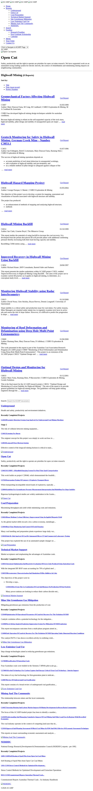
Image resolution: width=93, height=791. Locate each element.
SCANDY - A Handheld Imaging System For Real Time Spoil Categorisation (29, 470)
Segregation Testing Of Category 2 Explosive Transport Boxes (25, 480)
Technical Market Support (21, 17)
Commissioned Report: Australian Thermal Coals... (22, 775)
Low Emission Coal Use (20, 21)
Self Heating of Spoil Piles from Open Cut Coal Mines (23, 756)
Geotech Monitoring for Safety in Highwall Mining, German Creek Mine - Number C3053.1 (27, 140)
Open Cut (14, 13)
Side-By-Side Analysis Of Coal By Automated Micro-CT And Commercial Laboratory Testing (35, 536)
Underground (16, 10)
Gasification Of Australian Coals (15, 661)
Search (8, 28)
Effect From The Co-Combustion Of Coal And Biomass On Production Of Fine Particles (38, 587)
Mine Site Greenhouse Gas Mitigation (19, 600)
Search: (4, 401)
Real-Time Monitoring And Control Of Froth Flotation (22, 527)
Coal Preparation (17, 15)
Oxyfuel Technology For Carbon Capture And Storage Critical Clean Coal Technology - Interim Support (40, 670)
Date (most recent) (13, 87)
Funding (9, 30)
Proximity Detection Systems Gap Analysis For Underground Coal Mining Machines (32, 420)
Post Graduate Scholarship (21, 34)
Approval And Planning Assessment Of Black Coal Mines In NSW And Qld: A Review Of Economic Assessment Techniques (45, 728)
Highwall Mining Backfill (17, 224)
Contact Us (10, 43)
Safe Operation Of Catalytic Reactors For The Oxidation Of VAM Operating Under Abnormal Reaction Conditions (42, 633)
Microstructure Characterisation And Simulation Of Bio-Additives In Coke (29, 573)
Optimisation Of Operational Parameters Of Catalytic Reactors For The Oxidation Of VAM (35, 614)
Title (7, 85)
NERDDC (15, 26)
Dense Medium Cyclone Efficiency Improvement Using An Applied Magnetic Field (31, 517)
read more (8, 170)
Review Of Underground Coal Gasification (18, 680)
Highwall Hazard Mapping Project (22, 182)
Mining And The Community (22, 23)
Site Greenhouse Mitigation (21, 19)
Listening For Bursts (10, 433)
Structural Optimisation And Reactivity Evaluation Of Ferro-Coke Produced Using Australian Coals (37, 564)
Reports (9, 8)
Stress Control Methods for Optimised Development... (23, 765)
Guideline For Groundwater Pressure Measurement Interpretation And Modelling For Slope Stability (38, 489)
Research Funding (18, 32)
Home (8, 6)
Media (8, 39)
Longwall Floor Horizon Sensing (15, 443)
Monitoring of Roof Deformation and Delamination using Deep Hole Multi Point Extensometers (27, 331)
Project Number (12, 89)
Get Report (64, 98)
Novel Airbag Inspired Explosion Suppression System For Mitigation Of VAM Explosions (34, 624)
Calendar (14, 36)
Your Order (10, 41)
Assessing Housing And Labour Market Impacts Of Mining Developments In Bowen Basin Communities (38, 707)
